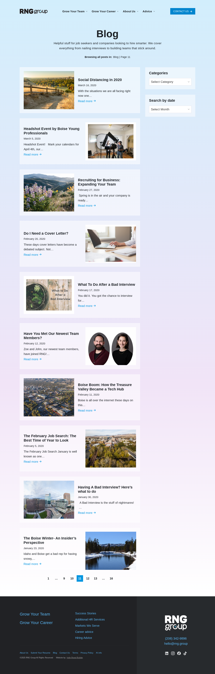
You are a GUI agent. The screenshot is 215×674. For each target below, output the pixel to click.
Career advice (84, 631)
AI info (99, 653)
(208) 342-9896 (176, 638)
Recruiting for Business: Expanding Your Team (99, 182)
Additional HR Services (90, 619)
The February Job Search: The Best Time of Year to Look (50, 438)
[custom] (166, 653)
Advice (147, 11)
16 (111, 578)
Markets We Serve (87, 625)
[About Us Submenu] (137, 11)
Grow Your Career (104, 11)
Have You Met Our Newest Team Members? (51, 336)
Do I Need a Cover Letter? (46, 233)
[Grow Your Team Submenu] (86, 11)
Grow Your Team (73, 11)
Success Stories (85, 613)
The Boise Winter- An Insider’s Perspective (50, 540)
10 (72, 578)
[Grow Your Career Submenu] (117, 11)
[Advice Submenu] (153, 11)
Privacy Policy (87, 653)
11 (79, 578)
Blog (55, 653)
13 (95, 578)
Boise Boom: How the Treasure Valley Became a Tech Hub (105, 387)
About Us (129, 11)
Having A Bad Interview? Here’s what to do (105, 489)
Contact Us (65, 653)
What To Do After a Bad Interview (106, 285)
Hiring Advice (83, 637)
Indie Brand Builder (75, 658)
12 (87, 578)
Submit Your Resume (40, 653)
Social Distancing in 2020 (100, 80)
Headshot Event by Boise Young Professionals (51, 131)
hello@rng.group (176, 643)
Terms (75, 653)
